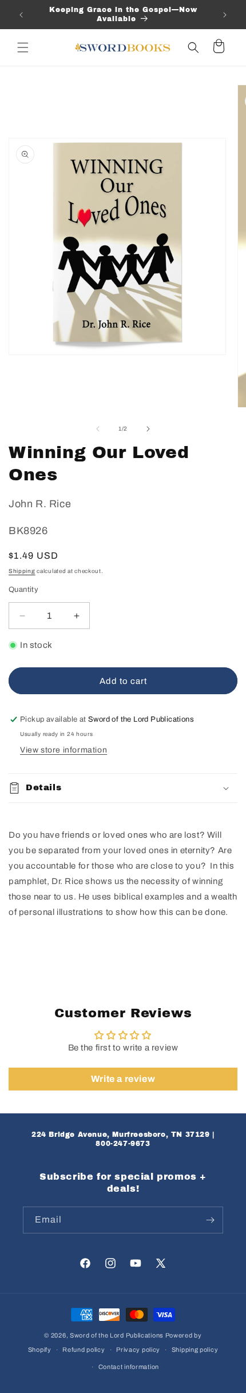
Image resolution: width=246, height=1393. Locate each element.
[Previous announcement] (21, 14)
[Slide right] (148, 428)
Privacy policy (138, 1349)
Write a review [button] (123, 1079)
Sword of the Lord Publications (117, 1335)
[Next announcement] (224, 14)
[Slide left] (97, 428)
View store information (63, 750)
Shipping (22, 571)
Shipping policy (195, 1349)
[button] (22, 47)
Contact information (128, 1366)
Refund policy (83, 1349)
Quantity (23, 590)
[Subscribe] (210, 1220)
